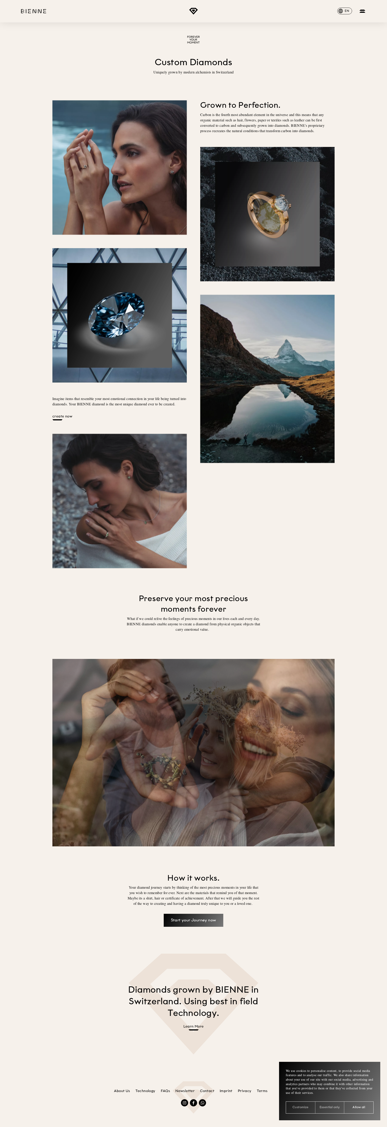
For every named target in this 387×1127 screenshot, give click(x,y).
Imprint (226, 1091)
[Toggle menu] (362, 11)
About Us (122, 1091)
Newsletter (185, 1091)
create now (62, 416)
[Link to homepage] (193, 11)
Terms (262, 1091)
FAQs (165, 1091)
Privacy (245, 1091)
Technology (145, 1091)
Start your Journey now (193, 920)
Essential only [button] (330, 1107)
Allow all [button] (359, 1107)
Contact (207, 1091)
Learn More (193, 1026)
